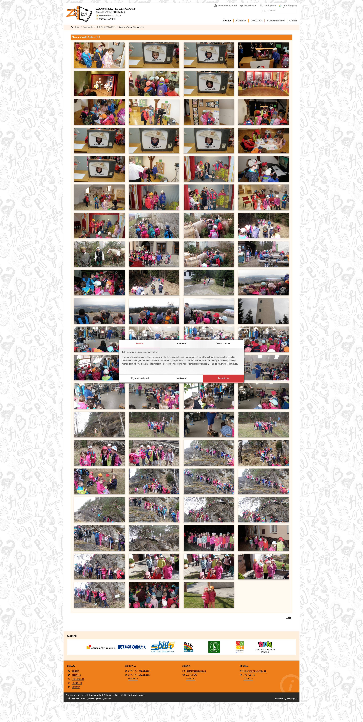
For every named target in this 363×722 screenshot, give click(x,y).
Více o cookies (223, 344)
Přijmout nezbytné (140, 378)
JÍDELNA (241, 20)
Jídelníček (76, 675)
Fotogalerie (88, 27)
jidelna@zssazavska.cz (196, 671)
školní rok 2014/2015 (106, 27)
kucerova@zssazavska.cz (254, 671)
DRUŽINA (256, 20)
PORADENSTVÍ (276, 20)
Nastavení (181, 344)
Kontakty (76, 687)
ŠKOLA (227, 20)
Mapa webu (95, 695)
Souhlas (139, 344)
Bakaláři (75, 671)
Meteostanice (78, 679)
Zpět (288, 618)
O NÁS (293, 20)
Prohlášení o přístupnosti (77, 695)
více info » (133, 679)
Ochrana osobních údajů (115, 695)
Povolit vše (223, 378)
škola (77, 27)
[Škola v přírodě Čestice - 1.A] (99, 67)
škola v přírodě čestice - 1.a (131, 27)
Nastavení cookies (136, 695)
